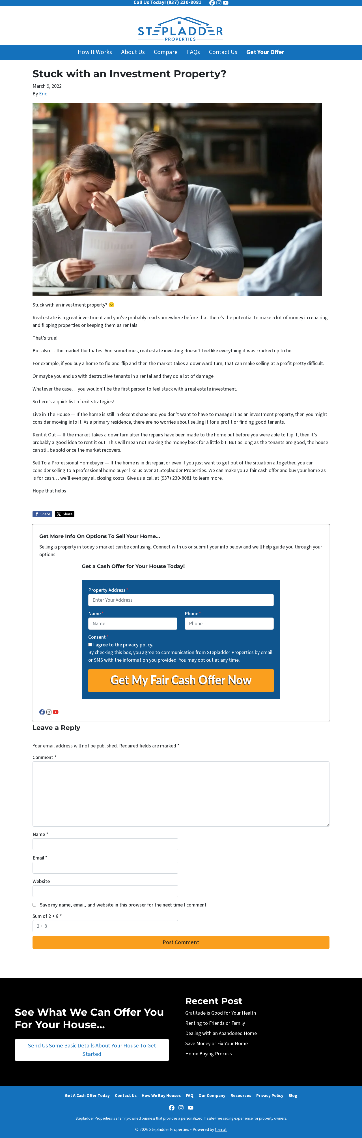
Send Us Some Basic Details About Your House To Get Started (92, 1049)
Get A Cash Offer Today (87, 1095)
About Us (133, 52)
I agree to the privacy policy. (123, 644)
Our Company (212, 1095)
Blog (292, 1095)
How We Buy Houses (161, 1095)
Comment (45, 757)
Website (41, 881)
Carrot (221, 1129)
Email (40, 857)
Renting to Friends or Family (215, 1023)
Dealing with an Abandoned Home (221, 1033)
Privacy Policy (269, 1095)
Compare (166, 52)
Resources (240, 1095)
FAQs (193, 52)
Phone (193, 613)
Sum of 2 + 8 (47, 916)
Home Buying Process (208, 1053)
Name (96, 613)
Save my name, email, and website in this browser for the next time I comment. (124, 904)
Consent (98, 637)
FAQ (189, 1095)
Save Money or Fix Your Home (216, 1043)
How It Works (95, 52)
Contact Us (223, 52)
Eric (43, 93)
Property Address (108, 590)
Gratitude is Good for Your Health (220, 1013)
